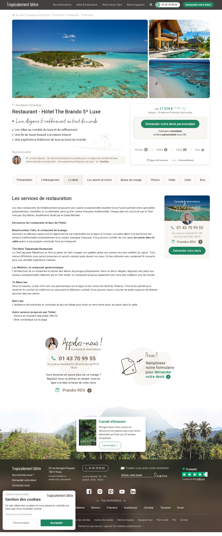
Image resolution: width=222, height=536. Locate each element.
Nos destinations (62, 4)
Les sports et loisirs (99, 180)
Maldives (80, 507)
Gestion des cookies (103, 520)
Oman (180, 507)
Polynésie (112, 507)
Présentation (24, 180)
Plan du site (162, 520)
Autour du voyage (131, 180)
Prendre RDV (187, 242)
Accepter (56, 523)
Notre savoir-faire (112, 4)
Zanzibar (149, 507)
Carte (179, 149)
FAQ (174, 520)
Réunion (95, 507)
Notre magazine (136, 4)
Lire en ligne (109, 445)
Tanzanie (165, 507)
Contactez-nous (21, 485)
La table (73, 180)
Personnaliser (21, 523)
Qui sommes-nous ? (23, 474)
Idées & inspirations (87, 4)
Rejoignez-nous (145, 520)
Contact (184, 520)
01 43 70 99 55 (190, 227)
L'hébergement (50, 180)
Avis (198, 149)
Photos (139, 149)
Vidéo (160, 149)
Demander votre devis (187, 250)
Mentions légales (125, 520)
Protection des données (79, 520)
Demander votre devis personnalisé (170, 124)
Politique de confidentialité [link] (18, 514)
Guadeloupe (130, 507)
